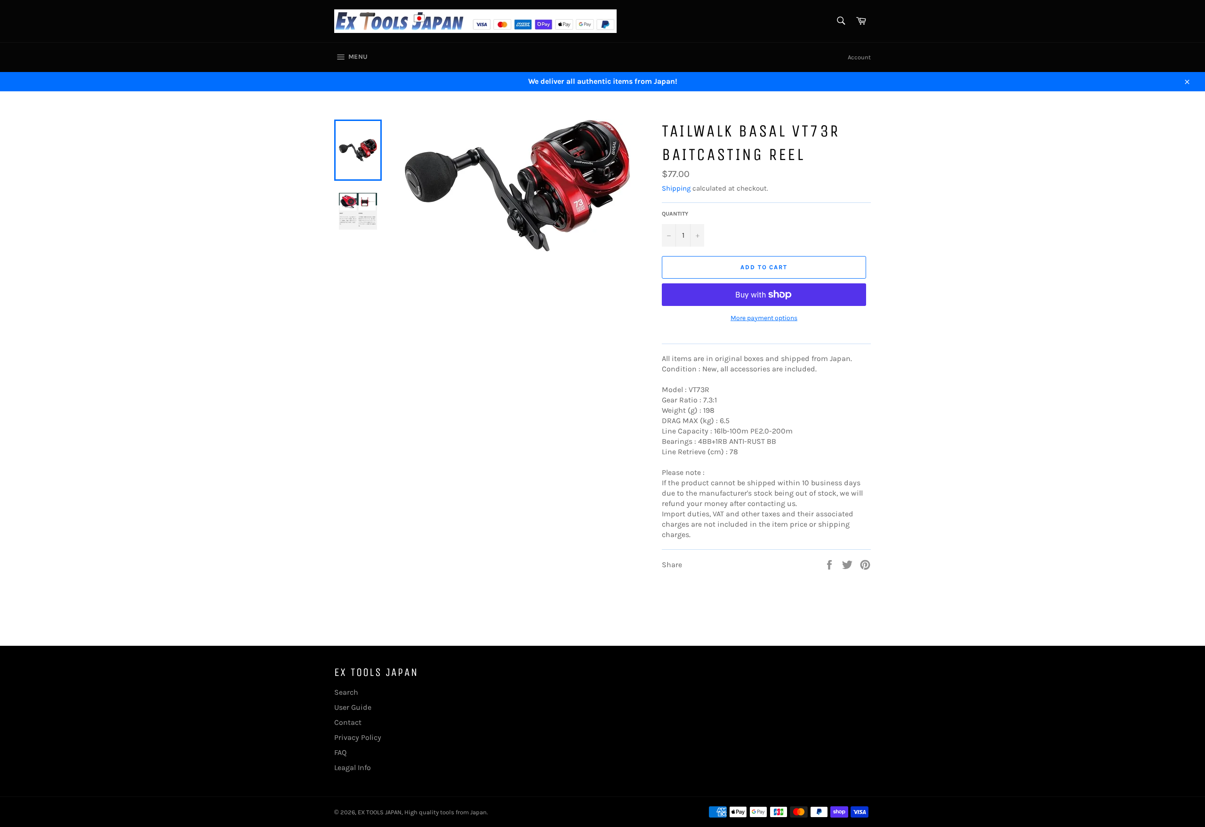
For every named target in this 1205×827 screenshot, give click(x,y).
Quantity (675, 213)
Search (346, 692)
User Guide (352, 707)
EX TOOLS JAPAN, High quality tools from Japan (422, 812)
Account (859, 57)
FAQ (340, 752)
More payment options (764, 318)
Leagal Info (352, 767)
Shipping (676, 188)
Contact (348, 722)
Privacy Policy (357, 737)
